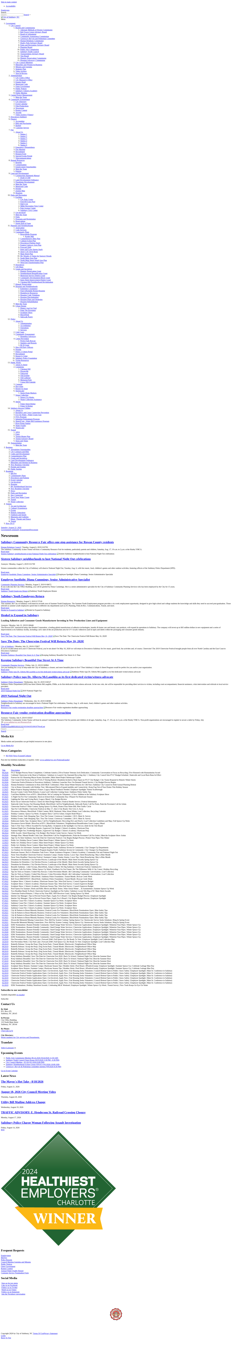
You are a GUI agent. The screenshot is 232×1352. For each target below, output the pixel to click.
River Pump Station (22, 423)
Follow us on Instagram (10, 1292)
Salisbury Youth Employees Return (14, 591)
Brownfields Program (28, 234)
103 (24, 726)
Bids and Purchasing (23, 123)
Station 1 (23, 134)
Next (40, 726)
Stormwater (19, 391)
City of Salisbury (7, 646)
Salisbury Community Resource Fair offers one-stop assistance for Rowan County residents (57, 542)
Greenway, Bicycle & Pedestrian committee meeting (33, 1067)
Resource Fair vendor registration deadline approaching (22, 707)
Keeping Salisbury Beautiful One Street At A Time (20, 655)
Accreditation (25, 326)
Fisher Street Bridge (28, 404)
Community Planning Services (13, 585)
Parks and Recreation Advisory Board (34, 45)
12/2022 (5, 869)
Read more (5, 552)
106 (33, 726)
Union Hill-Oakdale (28, 382)
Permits (18, 189)
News (13, 491)
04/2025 (5, 804)
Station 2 (23, 136)
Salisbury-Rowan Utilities (20, 408)
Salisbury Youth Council (29, 52)
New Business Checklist (20, 465)
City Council (15, 26)
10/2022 (5, 872)
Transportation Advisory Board (32, 54)
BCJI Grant (24, 345)
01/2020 (5, 925)
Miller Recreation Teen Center (31, 206)
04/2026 (5, 777)
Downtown (19, 265)
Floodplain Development (24, 182)
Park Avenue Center (28, 208)
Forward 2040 (25, 247)
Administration (16, 76)
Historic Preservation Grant (30, 271)
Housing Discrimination (29, 297)
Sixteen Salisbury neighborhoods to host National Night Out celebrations (28, 554)
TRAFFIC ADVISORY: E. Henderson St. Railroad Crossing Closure (43, 1112)
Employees (5, 10)
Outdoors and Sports (18, 515)
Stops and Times (21, 441)
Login (3, 1336)
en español (20, 995)
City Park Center (26, 199)
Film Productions (22, 106)
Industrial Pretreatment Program (27, 419)
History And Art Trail (28, 308)
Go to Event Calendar (9, 1071)
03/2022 (5, 893)
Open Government (22, 86)
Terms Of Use (38, 1333)
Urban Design (20, 306)
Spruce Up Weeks (27, 397)
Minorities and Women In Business (28, 65)
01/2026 (5, 785)
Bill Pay (14, 473)
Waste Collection (21, 395)
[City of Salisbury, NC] (10, 17)
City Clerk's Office (22, 78)
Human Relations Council (11, 547)
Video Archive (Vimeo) (24, 115)
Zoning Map (20, 191)
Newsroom (19, 108)
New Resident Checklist (20, 489)
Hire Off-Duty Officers (24, 347)
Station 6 (23, 145)
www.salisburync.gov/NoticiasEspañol (54, 760)
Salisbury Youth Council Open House (32, 1060)
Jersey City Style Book (29, 252)
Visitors (9, 504)
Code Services (20, 230)
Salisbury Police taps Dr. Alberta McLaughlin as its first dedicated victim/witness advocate (35, 672)
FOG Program (20, 417)
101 (19, 726)
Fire (12, 130)
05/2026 (5, 775)
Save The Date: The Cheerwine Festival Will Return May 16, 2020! (27, 636)
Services (23, 330)
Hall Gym (24, 204)
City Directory (20, 102)
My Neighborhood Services (21, 486)
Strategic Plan (20, 69)
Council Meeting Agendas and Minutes (16, 1262)
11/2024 (5, 816)
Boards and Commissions (25, 28)
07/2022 (5, 881)
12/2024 (5, 814)
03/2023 (5, 867)
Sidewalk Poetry (26, 317)
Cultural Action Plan (28, 241)
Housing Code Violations (30, 295)
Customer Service (22, 128)
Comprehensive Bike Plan (30, 239)
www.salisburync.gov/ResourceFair (17, 722)
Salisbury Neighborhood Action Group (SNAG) (32, 1064)
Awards (18, 112)
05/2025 (5, 802)
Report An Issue (21, 389)
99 (14, 726)
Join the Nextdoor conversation (13, 1294)
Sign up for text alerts (9, 1283)
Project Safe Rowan (28, 341)
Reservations (20, 221)
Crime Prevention (22, 339)
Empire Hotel (20, 82)
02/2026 (5, 782)
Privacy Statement (51, 1333)
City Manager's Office (23, 80)
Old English (24, 376)
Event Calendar (21, 104)
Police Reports (6, 1260)
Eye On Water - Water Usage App (28, 415)
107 (36, 726)
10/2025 (5, 792)
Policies (18, 171)
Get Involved (20, 213)
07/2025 (5, 797)
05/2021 (5, 910)
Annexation (19, 228)
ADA (17, 432)
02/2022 (5, 896)
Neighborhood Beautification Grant (33, 273)
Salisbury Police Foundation (26, 358)
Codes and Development (20, 454)
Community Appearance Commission (34, 36)
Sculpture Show (26, 313)
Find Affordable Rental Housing (32, 291)
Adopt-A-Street (21, 365)
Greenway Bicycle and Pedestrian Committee (37, 39)
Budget (18, 126)
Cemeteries (19, 367)
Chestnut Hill (25, 369)
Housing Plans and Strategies (31, 299)
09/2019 (5, 944)
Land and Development (20, 173)
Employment (6, 1256)
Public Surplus (16, 469)
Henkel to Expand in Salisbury (12, 610)
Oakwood (24, 373)
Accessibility (11, 6)
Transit (13, 430)
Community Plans (22, 232)
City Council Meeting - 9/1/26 (25, 1062)
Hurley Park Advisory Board (31, 43)
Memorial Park (26, 380)
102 (22, 726)
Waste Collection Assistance (31, 399)
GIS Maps (19, 267)
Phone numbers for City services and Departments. (20, 1037)
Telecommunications (23, 158)
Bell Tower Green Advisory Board (33, 32)
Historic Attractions (18, 513)
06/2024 (5, 833)
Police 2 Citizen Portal (24, 352)
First (2, 726)
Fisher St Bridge (26, 406)
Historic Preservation (23, 284)
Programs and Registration (25, 219)
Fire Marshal (20, 149)
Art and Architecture (18, 506)
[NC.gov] (10, 1331)
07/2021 (5, 901)
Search (26, 15)
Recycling (19, 386)
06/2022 (5, 889)
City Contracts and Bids (20, 452)
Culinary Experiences (19, 508)
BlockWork (24, 315)
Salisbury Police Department (12, 682)
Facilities (18, 197)
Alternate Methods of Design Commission (36, 30)
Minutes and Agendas (23, 67)
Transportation (16, 443)
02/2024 (5, 838)
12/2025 (5, 787)
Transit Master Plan (22, 436)
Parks (17, 217)
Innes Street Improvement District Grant (35, 280)
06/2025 (5, 799)
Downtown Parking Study (30, 243)
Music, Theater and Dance (21, 519)
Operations (24, 328)
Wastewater (19, 428)
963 (7, 756)
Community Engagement (20, 99)
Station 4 (23, 141)
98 (12, 726)
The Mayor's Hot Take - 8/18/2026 (22, 1081)
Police (13, 319)
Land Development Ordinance (27, 180)
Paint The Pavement (28, 310)
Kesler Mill (29, 236)
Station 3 (23, 139)
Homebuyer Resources (29, 293)
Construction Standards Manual (27, 176)
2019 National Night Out (10, 691)
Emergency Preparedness (25, 147)
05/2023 (5, 855)
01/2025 (5, 811)
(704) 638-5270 (7, 1031)
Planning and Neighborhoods (22, 226)
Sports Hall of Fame (23, 223)
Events (13, 510)
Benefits (18, 162)
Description (15, 770)
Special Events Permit (23, 156)
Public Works (16, 363)
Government (10, 23)
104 (27, 726)
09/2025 (5, 794)
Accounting (19, 121)
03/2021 (5, 920)
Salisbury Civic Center (29, 210)
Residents (9, 471)
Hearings (18, 193)
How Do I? (10, 523)
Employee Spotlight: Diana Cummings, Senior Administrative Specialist (28, 574)
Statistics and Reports (28, 343)
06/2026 (5, 773)
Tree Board (24, 56)
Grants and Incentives (23, 269)
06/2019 (5, 966)
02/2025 (5, 809)
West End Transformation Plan (32, 263)
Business (9, 447)
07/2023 (5, 852)
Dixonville (24, 371)
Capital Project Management (21, 95)
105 (30, 726)
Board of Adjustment (28, 34)
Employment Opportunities (25, 167)
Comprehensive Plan (18, 456)
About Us (19, 132)
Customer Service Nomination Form (15, 1273)
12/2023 (5, 840)
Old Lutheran (25, 378)
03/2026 (5, 780)
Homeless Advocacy (28, 336)
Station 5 (23, 143)
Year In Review (21, 73)
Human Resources (18, 160)
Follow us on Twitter (9, 1288)
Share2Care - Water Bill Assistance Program (32, 421)
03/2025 (5, 806)
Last (43, 726)
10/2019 (5, 939)
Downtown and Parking (20, 478)
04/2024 (5, 835)
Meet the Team (21, 97)
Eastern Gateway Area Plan (30, 245)
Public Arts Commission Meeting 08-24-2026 (32, 1058)
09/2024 (5, 823)
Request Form (20, 154)
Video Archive (21, 71)
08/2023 (5, 847)
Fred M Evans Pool (27, 202)
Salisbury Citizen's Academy (26, 91)
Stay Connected (17, 495)
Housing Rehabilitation (29, 302)
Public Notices (21, 89)
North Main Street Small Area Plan (33, 260)
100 (16, 726)
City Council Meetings (24, 62)
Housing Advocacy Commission (32, 60)
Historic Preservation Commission (33, 58)
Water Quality (20, 426)
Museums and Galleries (20, 517)
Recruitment (20, 152)
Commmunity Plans (18, 476)
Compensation (20, 165)
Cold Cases (19, 332)
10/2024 (5, 821)
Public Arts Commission (29, 49)
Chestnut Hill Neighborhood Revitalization (36, 282)
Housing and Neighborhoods (26, 286)
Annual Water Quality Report (12, 1271)
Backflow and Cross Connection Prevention (32, 413)
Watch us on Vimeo (8, 1290)
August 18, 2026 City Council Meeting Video (28, 1091)
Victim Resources (22, 360)
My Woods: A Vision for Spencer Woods (35, 256)
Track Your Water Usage (20, 497)
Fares (17, 434)
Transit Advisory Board (24, 439)
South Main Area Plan (28, 258)
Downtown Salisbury (19, 117)
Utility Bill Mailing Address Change (23, 1102)
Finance (14, 119)
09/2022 (5, 876)
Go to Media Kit (7, 746)
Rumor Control (21, 110)
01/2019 (5, 985)
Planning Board (26, 47)
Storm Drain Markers (28, 393)
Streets (18, 402)
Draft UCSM (25, 178)
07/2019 (5, 956)
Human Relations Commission (32, 41)
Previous (7, 726)
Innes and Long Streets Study (31, 249)
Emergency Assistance (28, 289)
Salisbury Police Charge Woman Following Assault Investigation (41, 1122)
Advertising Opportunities (20, 449)
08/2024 (5, 826)
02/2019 (5, 971)
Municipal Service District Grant (32, 276)
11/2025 (5, 790)
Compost (18, 384)
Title (3, 770)
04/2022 (5, 891)
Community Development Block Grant (35, 278)
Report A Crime (21, 356)
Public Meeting (21, 93)
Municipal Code (21, 84)
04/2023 (5, 860)
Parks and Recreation (19, 195)
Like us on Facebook (9, 1285)
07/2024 (5, 828)
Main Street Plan (26, 254)
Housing (14, 484)
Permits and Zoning (18, 467)
